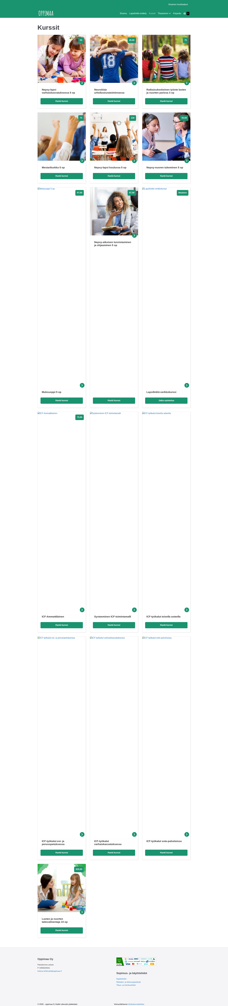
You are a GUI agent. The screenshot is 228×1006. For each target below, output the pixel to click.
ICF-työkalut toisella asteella (163, 616)
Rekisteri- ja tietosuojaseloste (128, 982)
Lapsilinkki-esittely (138, 13)
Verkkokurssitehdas (136, 1004)
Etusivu (123, 13)
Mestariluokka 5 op (53, 167)
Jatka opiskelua (166, 400)
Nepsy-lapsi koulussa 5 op (110, 167)
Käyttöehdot (121, 979)
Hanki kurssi (61, 101)
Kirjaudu (177, 13)
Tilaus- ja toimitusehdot (126, 985)
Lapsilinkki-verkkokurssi (161, 392)
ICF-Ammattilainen (53, 616)
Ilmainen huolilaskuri (178, 4)
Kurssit (152, 13)
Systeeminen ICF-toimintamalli (112, 616)
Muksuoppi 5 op (51, 392)
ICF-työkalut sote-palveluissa (164, 841)
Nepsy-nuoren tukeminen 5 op (164, 167)
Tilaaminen (163, 13)
